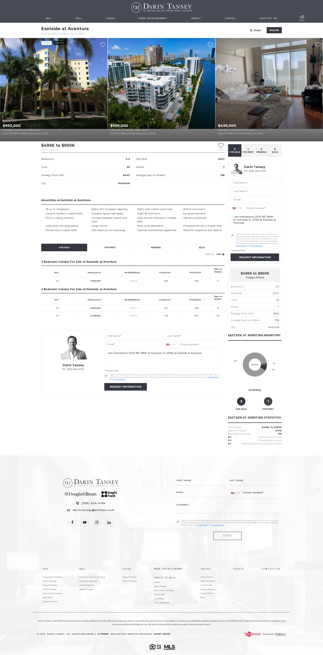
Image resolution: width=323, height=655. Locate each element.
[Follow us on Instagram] (97, 522)
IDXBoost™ (281, 634)
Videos (230, 18)
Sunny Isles (159, 594)
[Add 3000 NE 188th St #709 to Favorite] (210, 45)
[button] (221, 147)
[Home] (161, 7)
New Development (153, 18)
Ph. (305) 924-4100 (73, 369)
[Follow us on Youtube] (85, 522)
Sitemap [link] (103, 634)
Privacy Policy (213, 377)
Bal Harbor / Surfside (164, 590)
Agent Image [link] (162, 634)
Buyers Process (50, 601)
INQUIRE (274, 30)
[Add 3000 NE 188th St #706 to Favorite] (318, 45)
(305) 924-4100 (93, 503)
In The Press (206, 585)
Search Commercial (52, 593)
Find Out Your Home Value (92, 577)
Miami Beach (160, 586)
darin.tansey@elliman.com (94, 510)
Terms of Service (119, 379)
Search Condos (50, 585)
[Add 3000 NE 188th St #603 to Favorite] (102, 45)
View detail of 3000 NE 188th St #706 (269, 89)
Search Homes (50, 581)
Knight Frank (207, 593)
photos (46, 43)
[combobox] (171, 344)
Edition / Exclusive (165, 577)
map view (59, 43)
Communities (49, 589)
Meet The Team (208, 581)
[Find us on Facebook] (72, 522)
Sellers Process (86, 589)
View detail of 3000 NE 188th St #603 (54, 89)
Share (257, 30)
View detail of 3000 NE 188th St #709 (161, 89)
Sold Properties (86, 585)
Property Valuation (88, 581)
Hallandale (159, 598)
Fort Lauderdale (161, 602)
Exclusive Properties (52, 577)
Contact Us (268, 18)
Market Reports (208, 589)
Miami (157, 582)
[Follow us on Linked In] (109, 522)
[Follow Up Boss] (106, 375)
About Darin (207, 577)
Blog (203, 597)
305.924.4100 (236, 621)
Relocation (48, 597)
